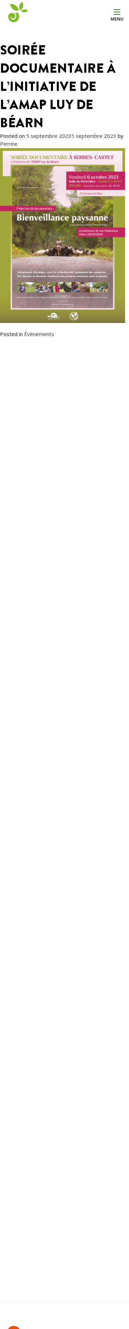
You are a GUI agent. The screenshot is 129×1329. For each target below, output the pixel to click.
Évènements (39, 334)
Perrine (9, 143)
